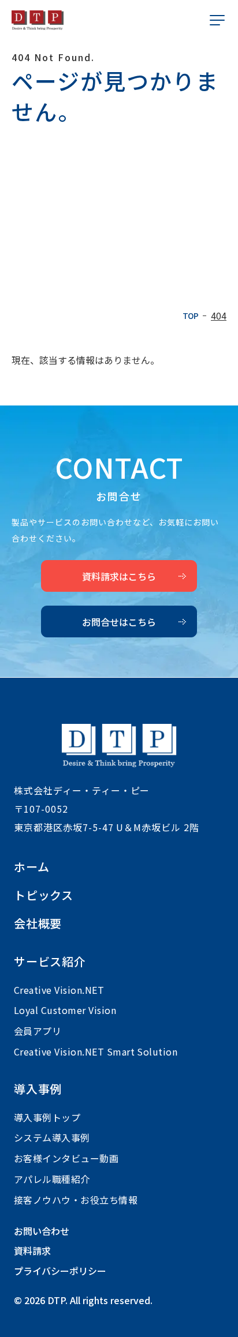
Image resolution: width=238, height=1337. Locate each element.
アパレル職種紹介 (52, 1179)
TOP (190, 316)
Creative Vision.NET (59, 990)
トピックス (43, 895)
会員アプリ (37, 1031)
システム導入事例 (52, 1137)
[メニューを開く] (217, 20)
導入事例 (38, 1088)
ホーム (31, 866)
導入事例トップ (47, 1117)
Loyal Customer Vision (65, 1010)
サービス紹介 (50, 961)
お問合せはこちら (119, 622)
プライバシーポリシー (60, 1271)
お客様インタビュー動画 (66, 1158)
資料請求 (32, 1250)
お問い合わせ (41, 1231)
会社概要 (38, 923)
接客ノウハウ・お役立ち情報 (75, 1200)
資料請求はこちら (119, 576)
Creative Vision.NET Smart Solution (95, 1051)
